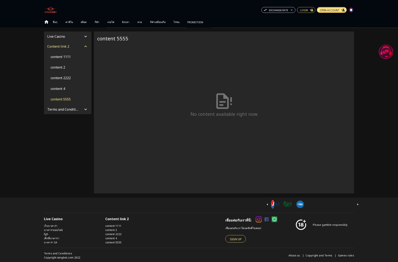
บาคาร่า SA (50, 242)
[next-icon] (357, 204)
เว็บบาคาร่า (51, 226)
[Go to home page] (46, 22)
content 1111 (113, 226)
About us (295, 255)
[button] (386, 52)
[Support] (386, 52)
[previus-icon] (267, 204)
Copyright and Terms (319, 255)
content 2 (111, 230)
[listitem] (67, 56)
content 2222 (113, 234)
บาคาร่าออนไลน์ (53, 230)
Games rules (346, 255)
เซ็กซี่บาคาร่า (51, 238)
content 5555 (113, 242)
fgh (46, 234)
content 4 (111, 238)
